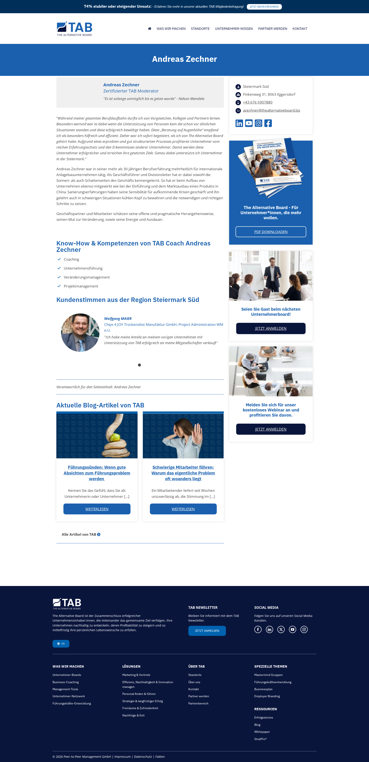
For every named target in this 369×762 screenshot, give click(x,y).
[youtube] (292, 629)
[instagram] (304, 629)
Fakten (160, 757)
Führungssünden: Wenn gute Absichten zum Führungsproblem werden (97, 473)
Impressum (122, 757)
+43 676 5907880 (257, 102)
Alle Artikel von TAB (79, 534)
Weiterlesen (96, 509)
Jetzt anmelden (271, 328)
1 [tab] (140, 366)
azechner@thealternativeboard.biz (271, 110)
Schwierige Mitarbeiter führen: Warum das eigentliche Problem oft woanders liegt (183, 473)
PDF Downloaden (271, 231)
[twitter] (281, 629)
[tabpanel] (140, 332)
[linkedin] (269, 629)
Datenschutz (143, 757)
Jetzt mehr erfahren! (264, 7)
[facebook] (258, 629)
